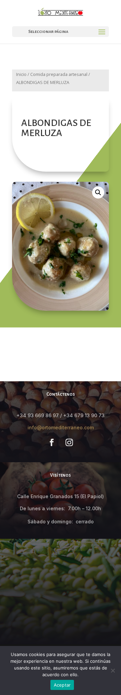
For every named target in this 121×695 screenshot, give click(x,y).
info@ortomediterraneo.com (61, 427)
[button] (98, 192)
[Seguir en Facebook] (51, 442)
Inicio (21, 74)
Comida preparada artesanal (58, 74)
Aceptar (62, 685)
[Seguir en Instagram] (69, 442)
